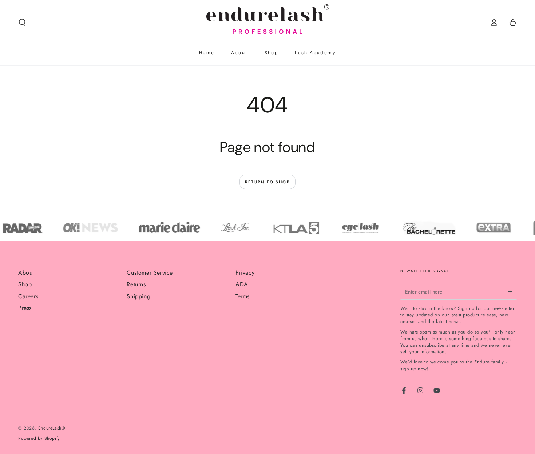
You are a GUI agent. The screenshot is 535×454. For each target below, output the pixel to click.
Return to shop (267, 182)
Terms (242, 296)
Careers (28, 296)
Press (25, 308)
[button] (22, 23)
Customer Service (150, 272)
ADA (241, 284)
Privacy (244, 272)
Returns (136, 284)
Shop (25, 284)
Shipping (138, 296)
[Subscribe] (512, 291)
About (26, 272)
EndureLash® (52, 428)
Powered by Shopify (39, 438)
